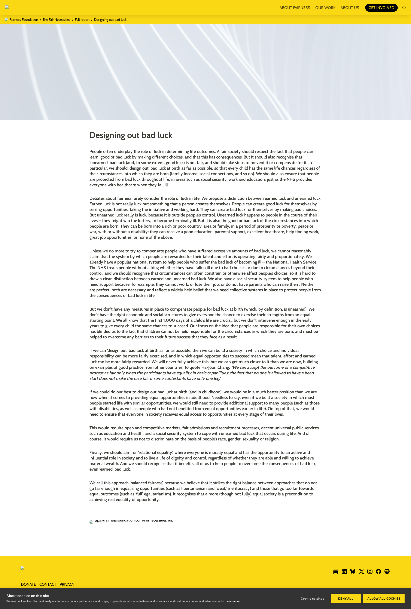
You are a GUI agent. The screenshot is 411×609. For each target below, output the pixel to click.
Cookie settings (313, 598)
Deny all (345, 598)
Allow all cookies (383, 598)
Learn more (233, 601)
